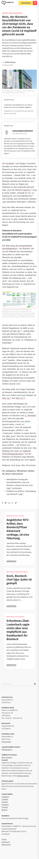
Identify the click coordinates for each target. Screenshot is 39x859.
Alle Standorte (7, 749)
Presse (4, 839)
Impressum (6, 842)
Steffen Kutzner (10, 62)
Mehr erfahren (7, 757)
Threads (5, 807)
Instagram (5, 797)
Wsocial (4, 810)
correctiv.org (8, 3)
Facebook (5, 804)
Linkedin (5, 799)
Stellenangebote (23, 776)
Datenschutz (6, 844)
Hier (3, 783)
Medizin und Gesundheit (12, 13)
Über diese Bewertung (19, 134)
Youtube (5, 802)
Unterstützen (26, 3)
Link (20, 494)
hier (26, 818)
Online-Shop (6, 742)
